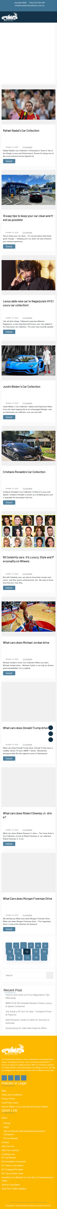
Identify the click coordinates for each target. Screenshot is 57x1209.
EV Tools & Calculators (12, 1165)
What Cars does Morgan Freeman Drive (27, 898)
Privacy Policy (8, 1099)
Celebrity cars (8, 1154)
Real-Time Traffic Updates (14, 1189)
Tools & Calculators (11, 1185)
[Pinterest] (23, 1078)
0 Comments (27, 147)
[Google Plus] (10, 1078)
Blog (4, 1091)
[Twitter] (50, 733)
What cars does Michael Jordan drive (26, 642)
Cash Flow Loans (10, 1103)
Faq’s (6, 1127)
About (4, 1118)
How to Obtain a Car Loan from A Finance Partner (25, 1107)
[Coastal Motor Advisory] (9, 16)
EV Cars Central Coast (12, 1173)
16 (19, 957)
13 (35, 951)
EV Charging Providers (12, 1169)
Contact (5, 1142)
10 (9, 951)
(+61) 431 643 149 (37, 3)
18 (36, 957)
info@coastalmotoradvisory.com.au (29, 5)
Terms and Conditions (12, 1095)
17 (27, 957)
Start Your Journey (10, 1150)
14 (44, 951)
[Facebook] (50, 727)
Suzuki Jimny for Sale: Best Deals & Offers (26, 1028)
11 (18, 951)
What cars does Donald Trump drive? (26, 728)
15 (10, 957)
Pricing (7, 1123)
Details (9, 161)
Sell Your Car (8, 1146)
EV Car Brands (11, 1138)
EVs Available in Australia (14, 1161)
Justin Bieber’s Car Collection (21, 386)
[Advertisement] (28, 36)
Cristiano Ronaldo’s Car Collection (24, 472)
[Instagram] (50, 739)
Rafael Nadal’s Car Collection (21, 130)
